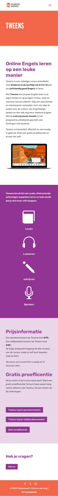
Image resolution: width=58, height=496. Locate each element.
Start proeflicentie (17, 429)
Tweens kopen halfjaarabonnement (26, 419)
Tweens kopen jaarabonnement (24, 410)
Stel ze (11, 466)
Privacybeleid (29, 492)
